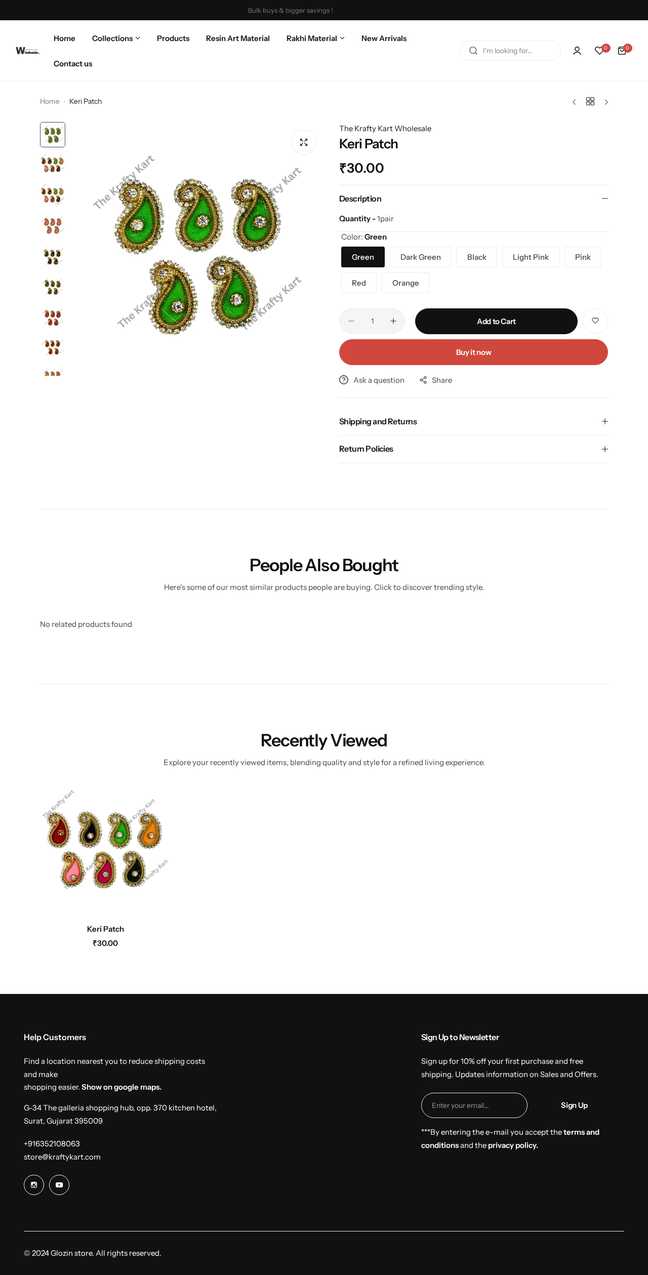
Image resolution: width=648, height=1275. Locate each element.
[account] (577, 50)
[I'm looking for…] (473, 51)
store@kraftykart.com (62, 1157)
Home (50, 101)
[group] (197, 249)
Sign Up (574, 1105)
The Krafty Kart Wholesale (385, 128)
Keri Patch (105, 929)
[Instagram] (34, 1185)
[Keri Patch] (105, 851)
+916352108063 (52, 1143)
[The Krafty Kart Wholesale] (27, 50)
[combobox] (510, 51)
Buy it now (473, 352)
